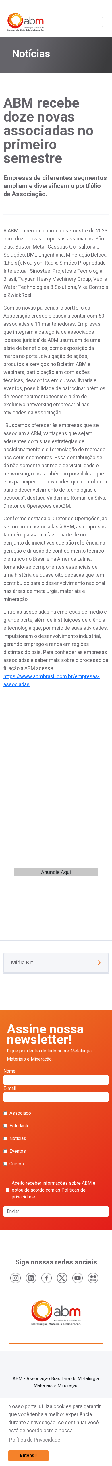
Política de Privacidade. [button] (35, 1440)
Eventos (17, 1151)
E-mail (9, 1088)
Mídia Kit (22, 962)
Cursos (16, 1164)
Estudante (19, 1126)
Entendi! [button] (28, 1455)
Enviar (13, 1211)
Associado (20, 1113)
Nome (9, 1071)
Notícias (17, 1138)
